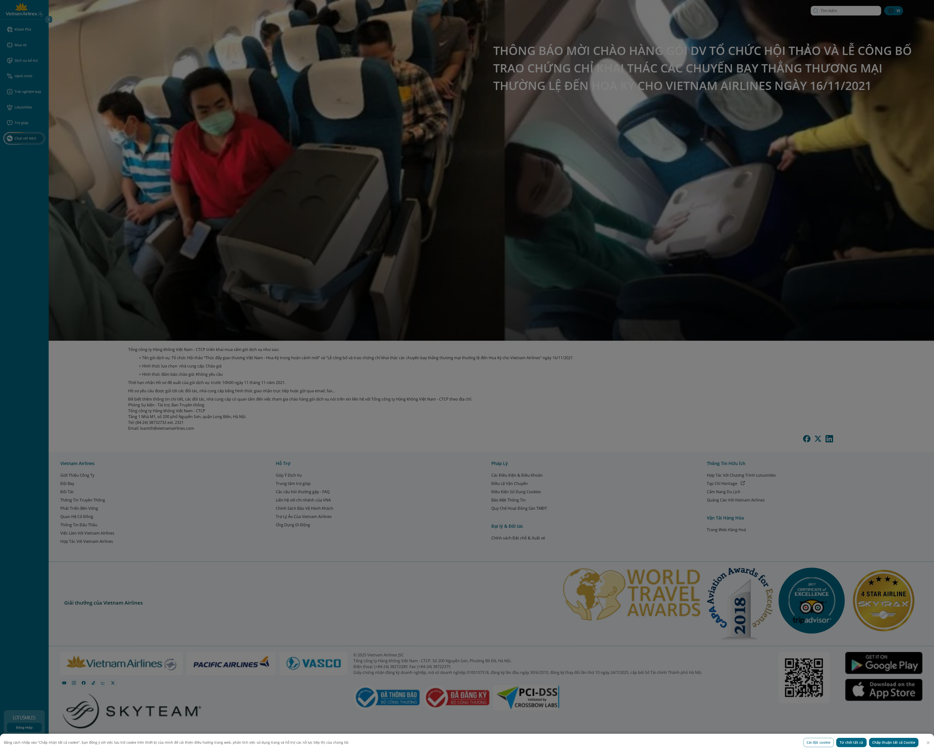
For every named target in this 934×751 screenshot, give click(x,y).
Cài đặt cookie (819, 742)
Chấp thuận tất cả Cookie (893, 742)
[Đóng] (928, 743)
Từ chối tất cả (851, 742)
